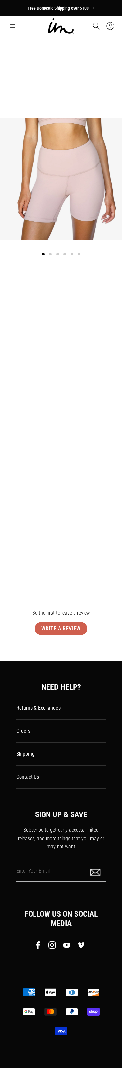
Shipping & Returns (28, 547)
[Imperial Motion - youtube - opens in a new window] (67, 946)
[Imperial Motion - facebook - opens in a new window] (39, 946)
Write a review (60, 628)
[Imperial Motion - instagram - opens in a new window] (52, 946)
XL (104, 342)
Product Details (24, 527)
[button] (13, 26)
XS (17, 342)
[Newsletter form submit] (96, 871)
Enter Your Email (33, 870)
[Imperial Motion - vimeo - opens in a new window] (81, 946)
